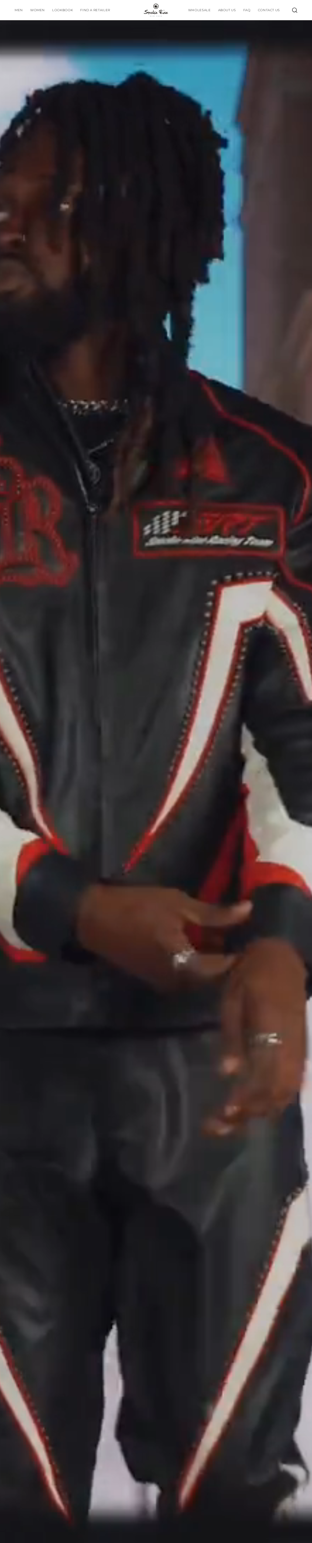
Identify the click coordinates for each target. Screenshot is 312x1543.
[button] (63, 10)
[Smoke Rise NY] (156, 10)
